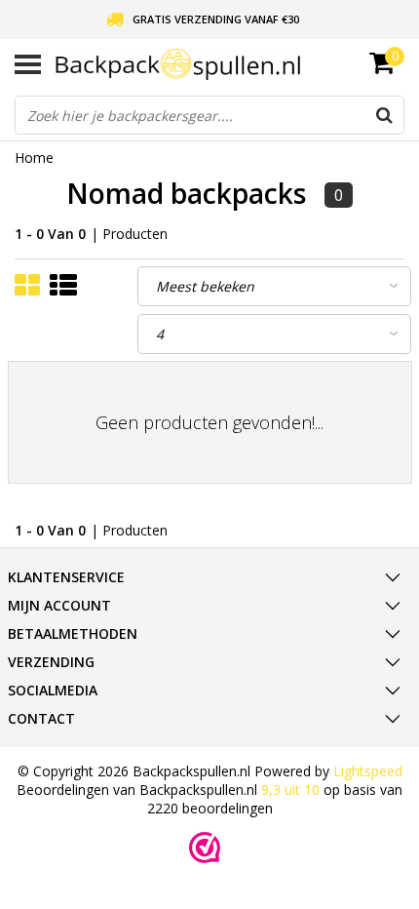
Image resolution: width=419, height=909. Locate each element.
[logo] (230, 65)
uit (290, 789)
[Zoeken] (383, 115)
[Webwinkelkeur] (204, 847)
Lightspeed (367, 771)
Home (34, 157)
